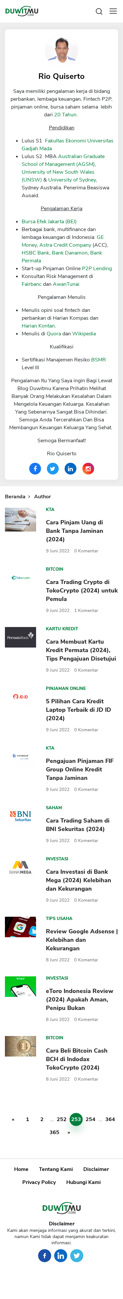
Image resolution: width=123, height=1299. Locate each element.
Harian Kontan (38, 325)
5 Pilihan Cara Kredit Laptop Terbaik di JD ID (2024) (78, 709)
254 (90, 1119)
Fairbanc (32, 284)
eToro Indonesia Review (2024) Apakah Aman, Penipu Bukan (79, 999)
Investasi (57, 859)
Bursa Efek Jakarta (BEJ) (49, 221)
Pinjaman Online (66, 689)
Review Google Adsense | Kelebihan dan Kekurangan (82, 939)
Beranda (15, 496)
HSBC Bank (35, 252)
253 (76, 1119)
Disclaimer (96, 1169)
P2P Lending (97, 268)
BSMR (98, 359)
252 (62, 1119)
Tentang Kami (56, 1169)
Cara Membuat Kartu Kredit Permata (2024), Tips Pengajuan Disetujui (81, 650)
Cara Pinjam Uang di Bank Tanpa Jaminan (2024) (74, 530)
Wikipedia (84, 333)
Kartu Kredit (62, 629)
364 (110, 1119)
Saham (54, 808)
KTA (50, 510)
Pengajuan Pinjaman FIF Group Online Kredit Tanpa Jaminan (79, 769)
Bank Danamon (70, 252)
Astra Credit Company (65, 245)
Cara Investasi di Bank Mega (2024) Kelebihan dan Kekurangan (78, 880)
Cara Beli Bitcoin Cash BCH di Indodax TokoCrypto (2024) (77, 1059)
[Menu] (113, 11)
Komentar (86, 551)
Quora (54, 333)
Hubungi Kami (83, 1182)
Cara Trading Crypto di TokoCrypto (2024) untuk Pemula (82, 590)
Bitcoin (54, 569)
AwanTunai (66, 284)
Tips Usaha (59, 919)
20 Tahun (65, 114)
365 (54, 1132)
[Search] (99, 11)
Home (21, 1169)
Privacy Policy (39, 1182)
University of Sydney (72, 179)
